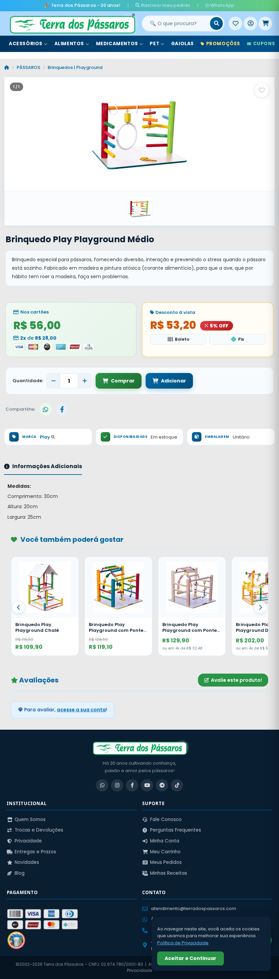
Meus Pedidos (166, 862)
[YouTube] (147, 785)
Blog (19, 873)
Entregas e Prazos (35, 852)
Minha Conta (164, 841)
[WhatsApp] (102, 785)
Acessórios (26, 43)
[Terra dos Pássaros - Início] (72, 23)
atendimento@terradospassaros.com (193, 908)
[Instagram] (117, 785)
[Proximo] (260, 607)
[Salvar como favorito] (261, 90)
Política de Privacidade (183, 943)
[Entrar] (250, 23)
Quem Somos (30, 819)
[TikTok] (177, 785)
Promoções (223, 43)
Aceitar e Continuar (190, 958)
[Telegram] (162, 785)
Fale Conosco (166, 819)
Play (45, 437)
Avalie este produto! (236, 680)
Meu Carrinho (165, 852)
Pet (154, 43)
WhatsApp (222, 5)
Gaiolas (182, 43)
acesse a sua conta (81, 709)
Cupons (264, 43)
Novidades (27, 862)
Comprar (123, 380)
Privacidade (28, 841)
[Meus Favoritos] (235, 23)
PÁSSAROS (28, 67)
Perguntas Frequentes (175, 830)
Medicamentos (117, 43)
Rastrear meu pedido (165, 5)
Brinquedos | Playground (75, 67)
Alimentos (69, 43)
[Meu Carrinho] (265, 23)
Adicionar (173, 380)
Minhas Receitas (168, 873)
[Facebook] (132, 785)
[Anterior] (18, 607)
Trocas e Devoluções (39, 830)
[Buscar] (216, 23)
